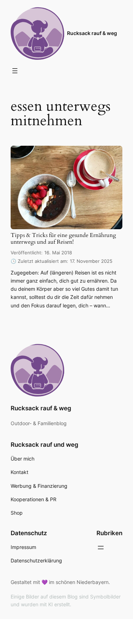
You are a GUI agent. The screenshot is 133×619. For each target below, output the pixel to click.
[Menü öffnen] (15, 70)
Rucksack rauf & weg (92, 33)
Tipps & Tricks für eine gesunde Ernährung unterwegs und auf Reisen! (63, 239)
